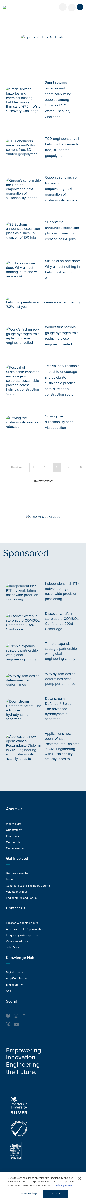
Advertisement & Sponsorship (24, 929)
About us (14, 809)
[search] (72, 7)
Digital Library (14, 972)
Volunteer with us (17, 891)
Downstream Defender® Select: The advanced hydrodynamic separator (59, 708)
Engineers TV (14, 984)
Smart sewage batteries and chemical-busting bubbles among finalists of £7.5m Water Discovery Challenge (58, 99)
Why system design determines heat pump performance (60, 679)
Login (9, 879)
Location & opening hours (22, 923)
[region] (43, 1186)
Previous (16, 467)
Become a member (17, 873)
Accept (56, 1193)
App (8, 991)
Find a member (15, 848)
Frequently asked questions (23, 935)
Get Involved (17, 858)
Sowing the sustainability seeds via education (60, 422)
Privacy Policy (64, 1185)
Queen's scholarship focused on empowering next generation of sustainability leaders (61, 188)
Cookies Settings (27, 1193)
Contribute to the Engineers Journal (28, 885)
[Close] (79, 1178)
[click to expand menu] (80, 7)
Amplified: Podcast (17, 978)
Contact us (15, 908)
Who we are (13, 823)
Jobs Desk (12, 947)
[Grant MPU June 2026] (43, 517)
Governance (13, 836)
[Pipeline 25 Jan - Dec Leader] (43, 37)
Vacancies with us (17, 941)
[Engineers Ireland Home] (4, 7)
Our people (13, 842)
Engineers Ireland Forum (21, 898)
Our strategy (14, 830)
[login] (63, 7)
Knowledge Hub (20, 957)
